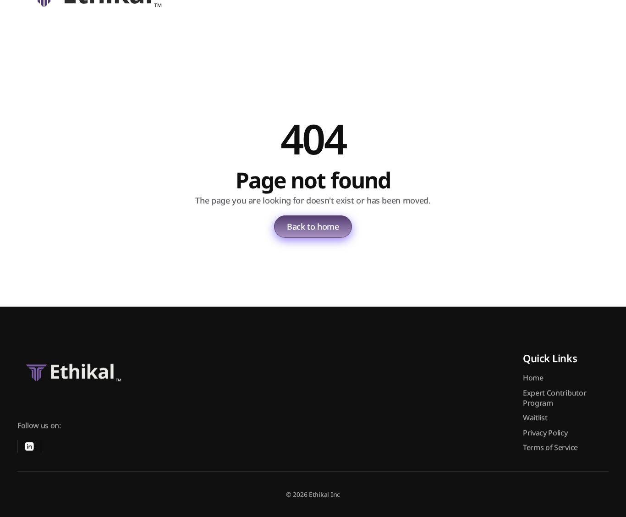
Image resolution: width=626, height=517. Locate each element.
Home (533, 378)
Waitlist (535, 418)
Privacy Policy (545, 433)
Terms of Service (550, 447)
